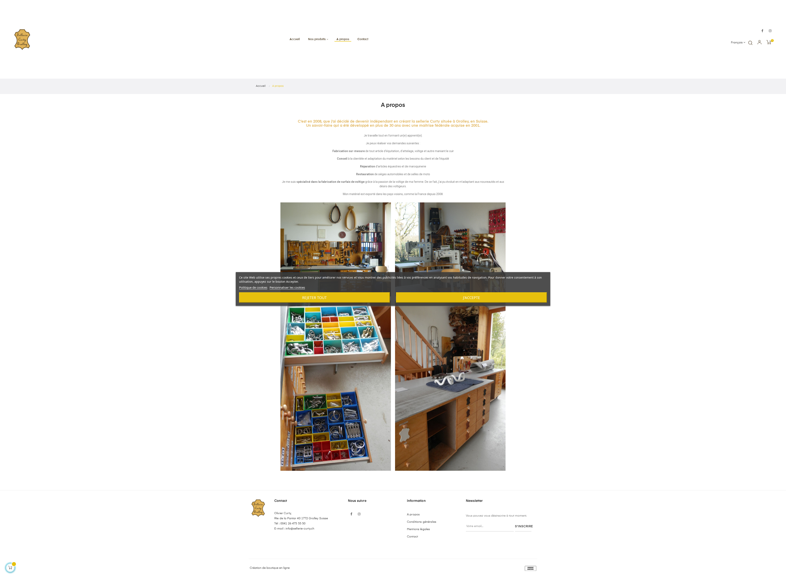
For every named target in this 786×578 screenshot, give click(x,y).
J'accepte (471, 297)
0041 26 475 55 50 (292, 523)
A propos (413, 514)
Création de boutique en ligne (270, 568)
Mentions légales (418, 529)
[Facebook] (762, 31)
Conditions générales (421, 521)
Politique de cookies (253, 287)
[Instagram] (770, 31)
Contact (412, 536)
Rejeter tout (314, 297)
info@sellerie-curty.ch (300, 528)
